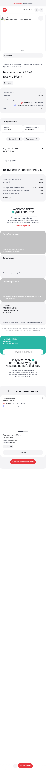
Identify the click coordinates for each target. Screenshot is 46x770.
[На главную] (5, 10)
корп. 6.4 (6, 66)
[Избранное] (36, 10)
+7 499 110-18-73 (26, 10)
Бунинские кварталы (32, 64)
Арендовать (16, 64)
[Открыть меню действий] (38, 398)
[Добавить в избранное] (15, 766)
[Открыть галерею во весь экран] (40, 18)
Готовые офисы (17, 3)
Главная (6, 64)
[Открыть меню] (41, 10)
